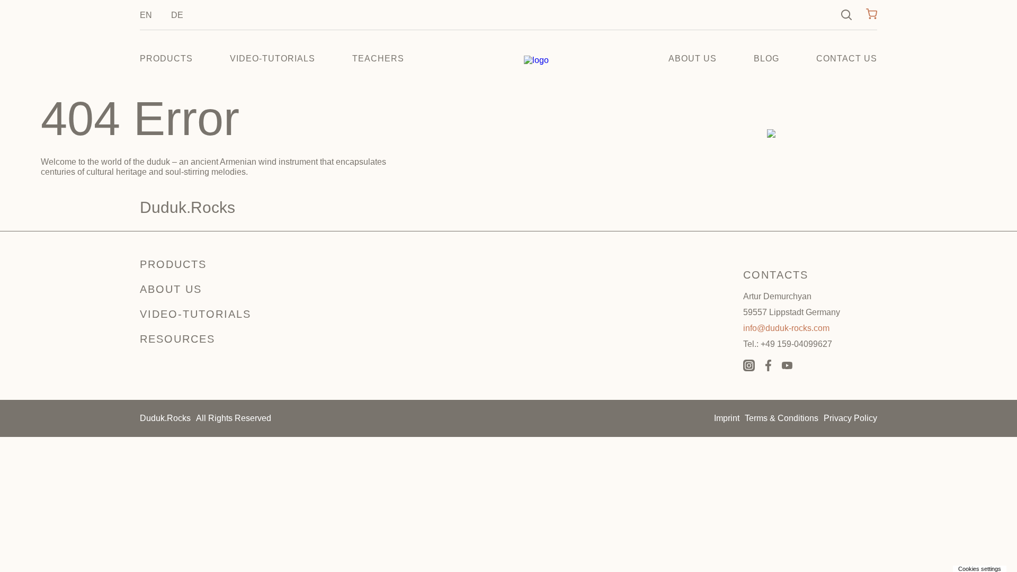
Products (166, 58)
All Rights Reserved (233, 418)
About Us (171, 289)
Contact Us (846, 58)
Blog (766, 58)
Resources (177, 339)
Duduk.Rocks (165, 418)
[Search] (846, 15)
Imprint (726, 418)
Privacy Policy (850, 418)
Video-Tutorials (272, 58)
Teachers (378, 58)
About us (692, 58)
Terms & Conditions (781, 418)
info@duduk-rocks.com (786, 328)
